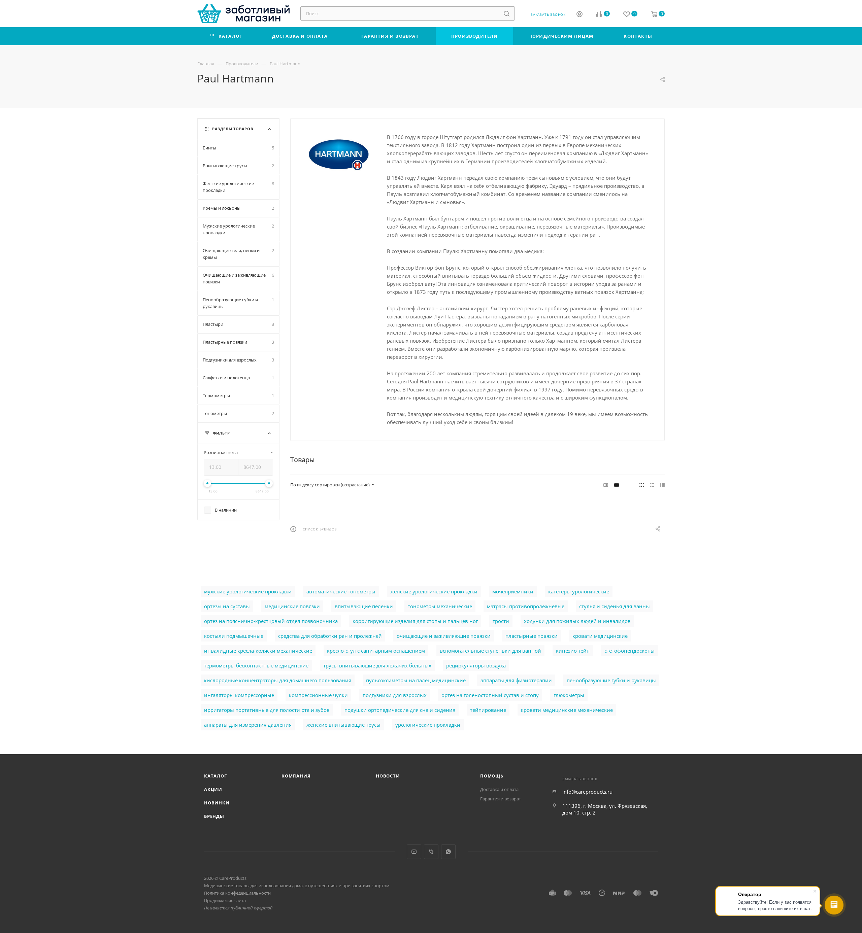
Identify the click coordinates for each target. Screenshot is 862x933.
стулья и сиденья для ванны (614, 606)
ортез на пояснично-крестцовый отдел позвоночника (271, 621)
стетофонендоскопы (629, 650)
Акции (213, 789)
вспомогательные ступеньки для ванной (490, 650)
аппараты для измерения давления (248, 724)
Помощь (491, 776)
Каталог (215, 776)
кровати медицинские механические (567, 709)
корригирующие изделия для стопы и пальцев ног (415, 621)
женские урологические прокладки (433, 591)
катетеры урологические (578, 591)
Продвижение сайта (225, 900)
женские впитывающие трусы (343, 724)
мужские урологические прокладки (248, 591)
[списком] (652, 484)
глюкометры (569, 695)
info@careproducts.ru (587, 791)
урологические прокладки (427, 724)
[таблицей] (662, 484)
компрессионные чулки (318, 695)
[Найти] (506, 13)
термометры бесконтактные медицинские (256, 665)
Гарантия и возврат (500, 799)
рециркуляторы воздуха (476, 665)
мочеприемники (512, 591)
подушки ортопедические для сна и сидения (399, 709)
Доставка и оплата (499, 789)
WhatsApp (448, 851)
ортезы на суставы (227, 606)
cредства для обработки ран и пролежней (330, 635)
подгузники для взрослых (395, 695)
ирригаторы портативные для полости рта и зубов (267, 709)
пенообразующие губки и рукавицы (611, 680)
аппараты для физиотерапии (516, 680)
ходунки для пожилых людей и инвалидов (577, 621)
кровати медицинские (600, 635)
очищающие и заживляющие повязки (444, 635)
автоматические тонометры (340, 591)
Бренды (214, 816)
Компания (295, 776)
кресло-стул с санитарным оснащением (376, 650)
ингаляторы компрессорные (239, 695)
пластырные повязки (531, 635)
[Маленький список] (605, 484)
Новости (388, 776)
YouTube (414, 851)
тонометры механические (440, 606)
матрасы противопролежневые (525, 606)
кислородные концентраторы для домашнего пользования (277, 680)
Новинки (217, 803)
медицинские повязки (292, 606)
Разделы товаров (232, 128)
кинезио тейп (573, 650)
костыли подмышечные (233, 635)
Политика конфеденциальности (237, 893)
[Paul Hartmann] (338, 154)
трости (501, 621)
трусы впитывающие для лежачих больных (377, 665)
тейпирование (488, 709)
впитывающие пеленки (364, 606)
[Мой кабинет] (579, 15)
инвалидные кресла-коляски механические (258, 650)
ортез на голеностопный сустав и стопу (490, 695)
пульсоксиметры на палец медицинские (416, 680)
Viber (431, 851)
